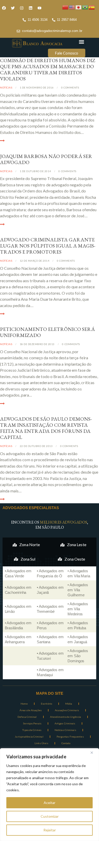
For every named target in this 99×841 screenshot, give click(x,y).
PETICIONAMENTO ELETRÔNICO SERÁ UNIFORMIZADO (47, 332)
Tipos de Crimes (31, 729)
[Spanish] (92, 6)
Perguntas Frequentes (70, 736)
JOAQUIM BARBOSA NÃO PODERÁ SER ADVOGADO (46, 159)
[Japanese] (78, 6)
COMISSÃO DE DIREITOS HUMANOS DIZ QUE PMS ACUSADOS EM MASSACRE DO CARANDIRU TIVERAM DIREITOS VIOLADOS (47, 69)
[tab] (26, 545)
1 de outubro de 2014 (35, 171)
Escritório (46, 703)
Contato (66, 743)
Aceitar (49, 802)
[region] (49, 794)
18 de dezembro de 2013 (37, 344)
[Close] (94, 752)
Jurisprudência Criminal (29, 736)
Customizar (50, 816)
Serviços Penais (32, 723)
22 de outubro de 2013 (36, 446)
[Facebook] (4, 8)
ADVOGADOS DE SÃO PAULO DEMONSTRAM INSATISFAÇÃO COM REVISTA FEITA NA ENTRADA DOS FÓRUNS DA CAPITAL (46, 428)
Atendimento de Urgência (65, 716)
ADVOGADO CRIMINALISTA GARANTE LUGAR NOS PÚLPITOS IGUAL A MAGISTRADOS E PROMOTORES (47, 245)
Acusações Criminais (67, 710)
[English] (72, 6)
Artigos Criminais (65, 723)
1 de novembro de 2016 (37, 87)
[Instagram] (21, 8)
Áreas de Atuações (31, 710)
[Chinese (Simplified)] (65, 6)
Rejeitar (49, 830)
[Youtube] (39, 8)
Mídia (68, 703)
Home (24, 703)
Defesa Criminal (27, 716)
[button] (81, 42)
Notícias (6, 87)
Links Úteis (41, 743)
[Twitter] (12, 8)
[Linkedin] (30, 8)
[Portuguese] (85, 6)
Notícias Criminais (65, 729)
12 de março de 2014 (35, 260)
